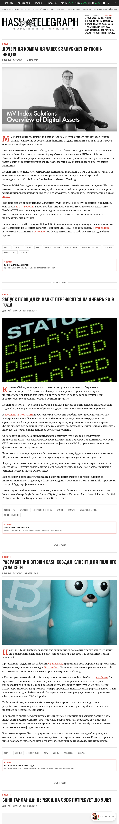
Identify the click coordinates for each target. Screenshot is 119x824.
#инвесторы (9, 510)
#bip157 (56, 753)
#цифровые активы (88, 510)
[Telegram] (104, 3)
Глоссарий (51, 3)
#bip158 (7, 753)
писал (6, 196)
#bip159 (18, 753)
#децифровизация (92, 9)
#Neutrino (68, 753)
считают (39, 231)
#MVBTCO (18, 247)
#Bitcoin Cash (33, 753)
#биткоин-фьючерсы (43, 510)
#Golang (81, 753)
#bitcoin (108, 247)
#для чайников (41, 9)
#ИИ (53, 9)
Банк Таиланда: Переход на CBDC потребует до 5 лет (56, 799)
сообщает (102, 677)
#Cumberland (10, 252)
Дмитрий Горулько (11, 310)
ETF (18, 206)
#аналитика (73, 9)
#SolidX (24, 252)
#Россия (25, 9)
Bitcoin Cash (51, 667)
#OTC (29, 247)
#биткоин (24, 510)
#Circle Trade (71, 247)
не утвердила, (101, 227)
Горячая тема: (98, 15)
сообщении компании (18, 414)
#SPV (46, 753)
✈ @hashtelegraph (109, 9)
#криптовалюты (11, 515)
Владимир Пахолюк (12, 60)
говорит (29, 206)
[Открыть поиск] (115, 3)
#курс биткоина (10, 9)
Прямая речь (24, 3)
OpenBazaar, (55, 663)
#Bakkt (60, 510)
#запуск (71, 510)
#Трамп (61, 9)
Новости (9, 3)
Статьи (38, 3)
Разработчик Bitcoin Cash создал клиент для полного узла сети (59, 565)
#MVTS (7, 247)
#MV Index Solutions (91, 247)
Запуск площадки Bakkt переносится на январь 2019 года (58, 302)
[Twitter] (108, 3)
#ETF (38, 247)
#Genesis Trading (52, 247)
